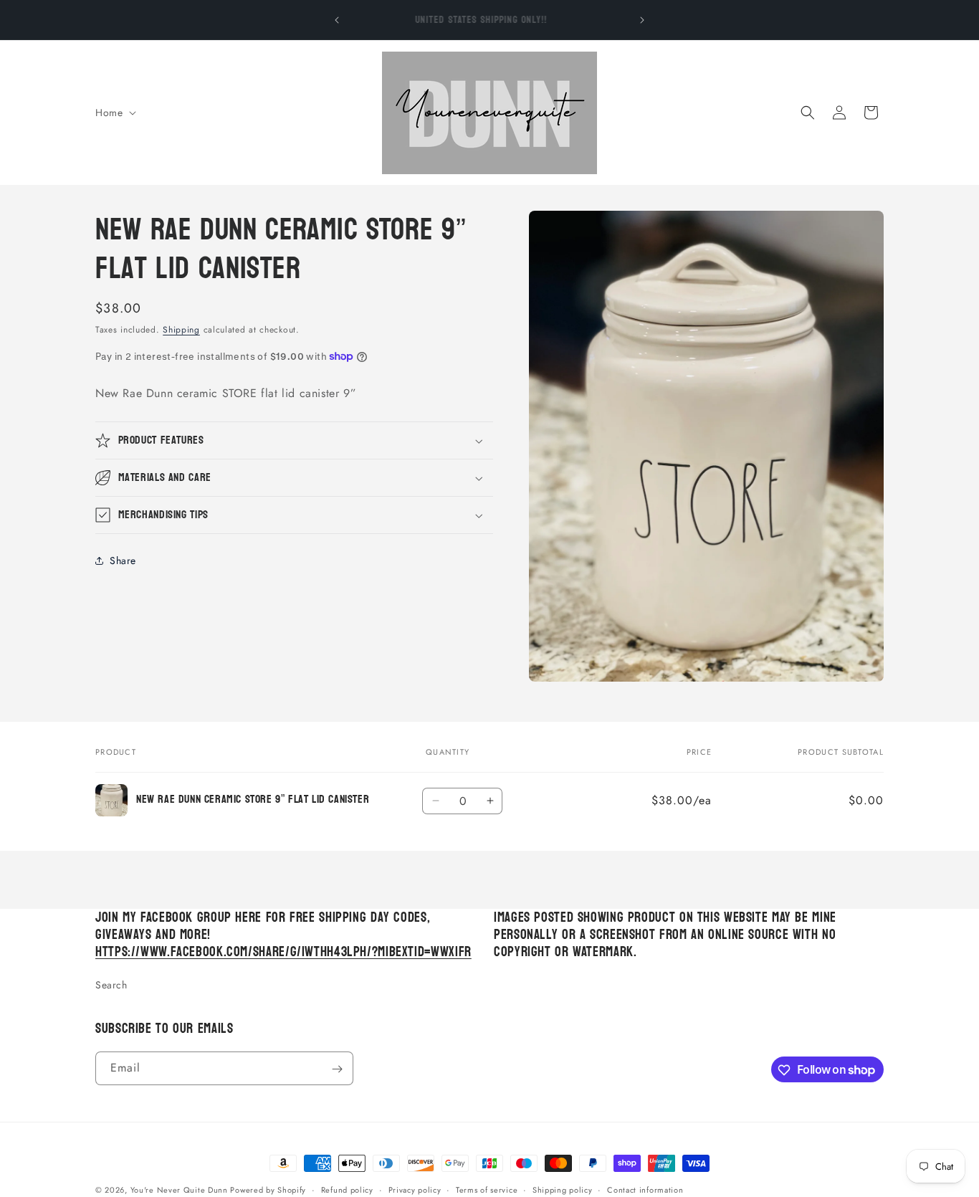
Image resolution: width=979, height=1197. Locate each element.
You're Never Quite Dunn (180, 1190)
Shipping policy (563, 1189)
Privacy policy (414, 1189)
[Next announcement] (642, 20)
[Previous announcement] (337, 20)
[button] (114, 112)
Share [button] (123, 560)
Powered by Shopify (268, 1190)
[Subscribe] (337, 1069)
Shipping (181, 329)
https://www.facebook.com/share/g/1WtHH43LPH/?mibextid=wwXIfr (283, 952)
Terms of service (486, 1189)
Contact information (645, 1189)
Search (111, 985)
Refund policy (347, 1189)
